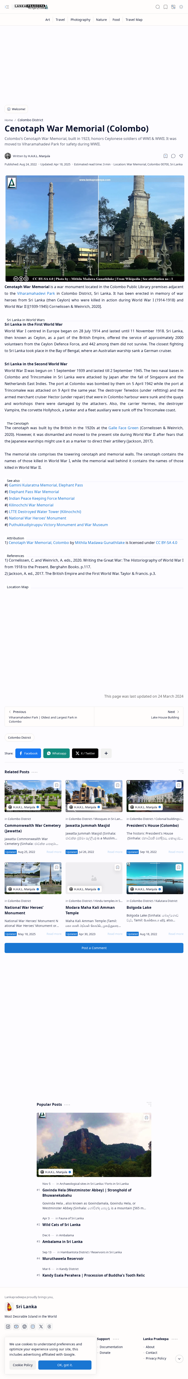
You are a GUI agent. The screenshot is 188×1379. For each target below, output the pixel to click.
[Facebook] (8, 1326)
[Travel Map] (134, 19)
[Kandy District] (69, 1269)
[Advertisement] (94, 62)
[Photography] (80, 19)
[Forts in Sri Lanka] (117, 1184)
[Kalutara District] (166, 901)
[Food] (116, 19)
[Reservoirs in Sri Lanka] (106, 1252)
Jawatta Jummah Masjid (88, 825)
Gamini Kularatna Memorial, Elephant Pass (46, 485)
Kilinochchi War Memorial (31, 505)
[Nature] (101, 19)
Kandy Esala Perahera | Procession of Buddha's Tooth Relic (93, 1275)
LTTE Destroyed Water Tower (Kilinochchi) (45, 511)
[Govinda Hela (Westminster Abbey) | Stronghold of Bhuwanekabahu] (94, 1145)
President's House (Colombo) (153, 825)
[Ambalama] (66, 1235)
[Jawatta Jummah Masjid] (94, 796)
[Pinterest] (24, 1326)
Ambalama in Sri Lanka (62, 1241)
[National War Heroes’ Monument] (33, 878)
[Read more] (54, 852)
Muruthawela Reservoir (63, 1258)
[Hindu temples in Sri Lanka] (112, 901)
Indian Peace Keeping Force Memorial (42, 498)
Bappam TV (174, 1370)
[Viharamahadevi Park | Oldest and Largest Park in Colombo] (49, 716)
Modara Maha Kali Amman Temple (90, 910)
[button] (6, 6)
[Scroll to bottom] (179, 1359)
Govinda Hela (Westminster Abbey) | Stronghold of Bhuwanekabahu (86, 1193)
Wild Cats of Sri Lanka (61, 1224)
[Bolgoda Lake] (155, 878)
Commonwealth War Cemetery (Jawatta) (33, 828)
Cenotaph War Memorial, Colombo (39, 542)
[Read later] (165, 156)
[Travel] (60, 19)
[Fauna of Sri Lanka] (71, 1218)
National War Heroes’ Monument (37, 518)
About (150, 1347)
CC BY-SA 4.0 (166, 542)
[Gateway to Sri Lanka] (29, 6)
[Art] (48, 19)
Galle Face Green (123, 427)
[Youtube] (16, 1326)
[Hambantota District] (76, 1252)
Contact (151, 1352)
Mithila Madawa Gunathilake (100, 542)
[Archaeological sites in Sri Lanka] (82, 1184)
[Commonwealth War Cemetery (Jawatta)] (33, 796)
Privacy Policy (156, 1358)
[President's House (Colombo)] (155, 796)
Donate (105, 1352)
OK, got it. (65, 1365)
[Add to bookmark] (57, 785)
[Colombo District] (19, 737)
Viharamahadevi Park (36, 293)
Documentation (111, 1347)
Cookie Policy (23, 1365)
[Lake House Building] (138, 716)
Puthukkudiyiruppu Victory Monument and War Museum (58, 524)
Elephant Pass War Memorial (34, 491)
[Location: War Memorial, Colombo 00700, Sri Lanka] (147, 164)
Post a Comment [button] (94, 948)
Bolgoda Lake (139, 907)
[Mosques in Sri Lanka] (108, 819)
